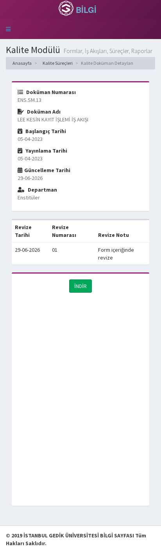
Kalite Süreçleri (57, 63)
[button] (8, 29)
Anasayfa (22, 63)
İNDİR (80, 286)
